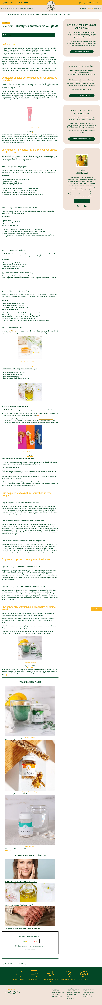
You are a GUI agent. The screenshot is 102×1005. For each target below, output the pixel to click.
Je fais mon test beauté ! (81, 139)
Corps (37, 14)
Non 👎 (35, 941)
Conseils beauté (29, 14)
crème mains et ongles (46, 419)
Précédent (9, 964)
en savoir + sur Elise (81, 201)
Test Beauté (96, 609)
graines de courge (7, 550)
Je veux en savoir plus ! (81, 96)
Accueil (12, 14)
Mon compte (9, 2)
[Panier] (80, 2)
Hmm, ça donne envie (81, 52)
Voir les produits (30, 112)
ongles (27, 57)
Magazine (19, 14)
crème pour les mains (39, 97)
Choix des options (30, 436)
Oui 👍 (25, 941)
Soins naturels (5, 22)
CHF (98, 2)
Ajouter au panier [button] (30, 346)
